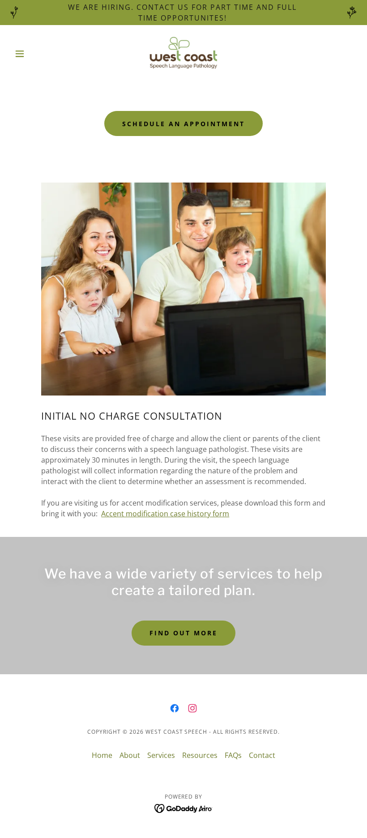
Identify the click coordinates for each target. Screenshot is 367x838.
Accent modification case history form (165, 514)
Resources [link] (200, 755)
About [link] (129, 755)
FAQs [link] (233, 755)
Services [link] (161, 755)
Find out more (183, 633)
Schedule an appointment (183, 123)
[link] (183, 54)
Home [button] (102, 755)
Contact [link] (262, 755)
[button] (37, 54)
